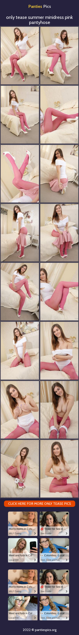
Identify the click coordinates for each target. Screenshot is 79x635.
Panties (39, 6)
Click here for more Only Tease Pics (39, 504)
